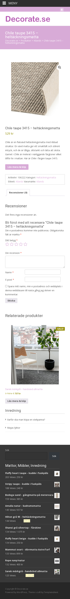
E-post (9, 279)
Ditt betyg (11, 240)
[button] (60, 67)
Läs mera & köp (17, 166)
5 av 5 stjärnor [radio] (25, 244)
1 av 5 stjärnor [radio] (7, 244)
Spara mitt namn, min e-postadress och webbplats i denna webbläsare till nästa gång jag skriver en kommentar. (33, 290)
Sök (7, 450)
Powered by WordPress (16, 592)
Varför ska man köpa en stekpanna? (26, 419)
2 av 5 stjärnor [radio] (12, 244)
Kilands (19, 181)
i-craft (38, 592)
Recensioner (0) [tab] (18, 192)
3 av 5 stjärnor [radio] (16, 244)
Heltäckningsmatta (46, 177)
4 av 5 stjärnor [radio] (21, 244)
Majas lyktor (13, 427)
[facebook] (62, 10)
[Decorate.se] (25, 18)
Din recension (13, 252)
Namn (9, 272)
